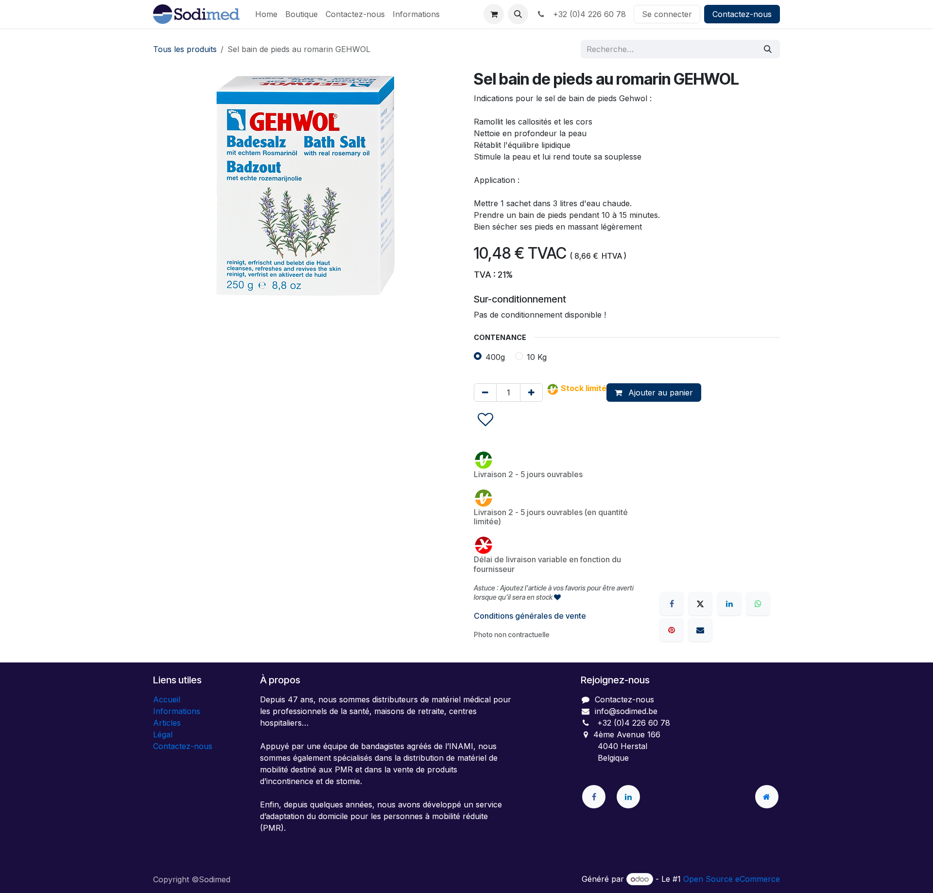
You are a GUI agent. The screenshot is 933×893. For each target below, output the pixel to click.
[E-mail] (700, 630)
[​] (593, 796)
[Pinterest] (671, 630)
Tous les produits (185, 49)
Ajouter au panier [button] (659, 392)
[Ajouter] (531, 392)
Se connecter (667, 14)
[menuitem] (266, 14)
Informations (176, 711)
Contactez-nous (742, 14)
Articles (167, 723)
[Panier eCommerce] (494, 14)
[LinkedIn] (729, 603)
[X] (700, 603)
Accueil (166, 699)
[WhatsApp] (758, 603)
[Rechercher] (768, 49)
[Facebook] (671, 603)
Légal (163, 734)
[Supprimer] (485, 392)
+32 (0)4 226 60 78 (587, 14)
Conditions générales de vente (530, 616)
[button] (518, 14)
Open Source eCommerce (731, 879)
